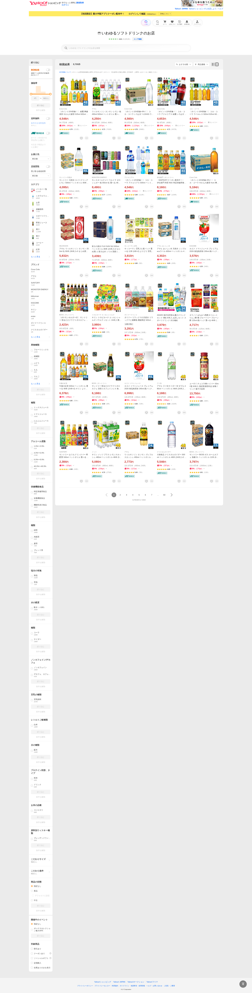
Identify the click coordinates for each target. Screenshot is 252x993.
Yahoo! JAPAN (181, 9)
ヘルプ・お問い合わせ (154, 986)
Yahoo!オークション (135, 982)
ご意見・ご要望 (169, 986)
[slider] (31, 94)
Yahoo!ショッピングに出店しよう (203, 9)
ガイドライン (124, 986)
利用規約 (115, 986)
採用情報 (142, 986)
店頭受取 (35, 166)
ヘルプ (220, 9)
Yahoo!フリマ (152, 982)
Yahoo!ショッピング (102, 982)
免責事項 (134, 986)
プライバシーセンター (102, 986)
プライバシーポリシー (85, 986)
